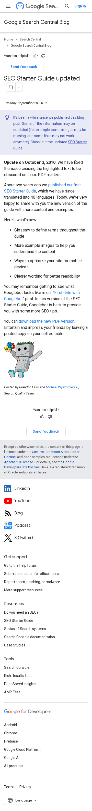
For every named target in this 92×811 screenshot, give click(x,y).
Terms (9, 787)
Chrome (10, 733)
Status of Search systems (25, 629)
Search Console (16, 667)
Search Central (52, 6)
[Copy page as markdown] (11, 87)
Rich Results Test (18, 676)
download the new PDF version (46, 321)
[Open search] (67, 6)
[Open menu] (8, 6)
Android (10, 725)
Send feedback (23, 66)
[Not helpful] (43, 56)
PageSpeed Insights (20, 684)
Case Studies (14, 645)
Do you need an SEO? (21, 612)
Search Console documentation (29, 637)
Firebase (11, 741)
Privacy (25, 787)
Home (8, 39)
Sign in (80, 6)
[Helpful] (35, 56)
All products (13, 766)
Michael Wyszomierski (62, 387)
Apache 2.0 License (18, 462)
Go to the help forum (20, 565)
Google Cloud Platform (22, 749)
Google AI (11, 758)
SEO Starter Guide (18, 621)
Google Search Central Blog (37, 22)
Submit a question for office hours (31, 574)
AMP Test (12, 692)
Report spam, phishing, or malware (32, 582)
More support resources (23, 590)
